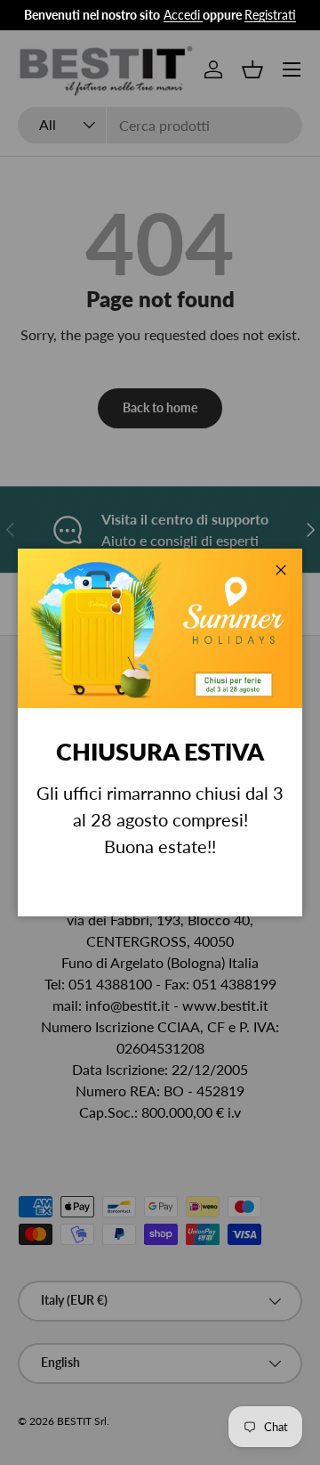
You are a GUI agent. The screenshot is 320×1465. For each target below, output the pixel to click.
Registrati (270, 14)
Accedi (182, 14)
